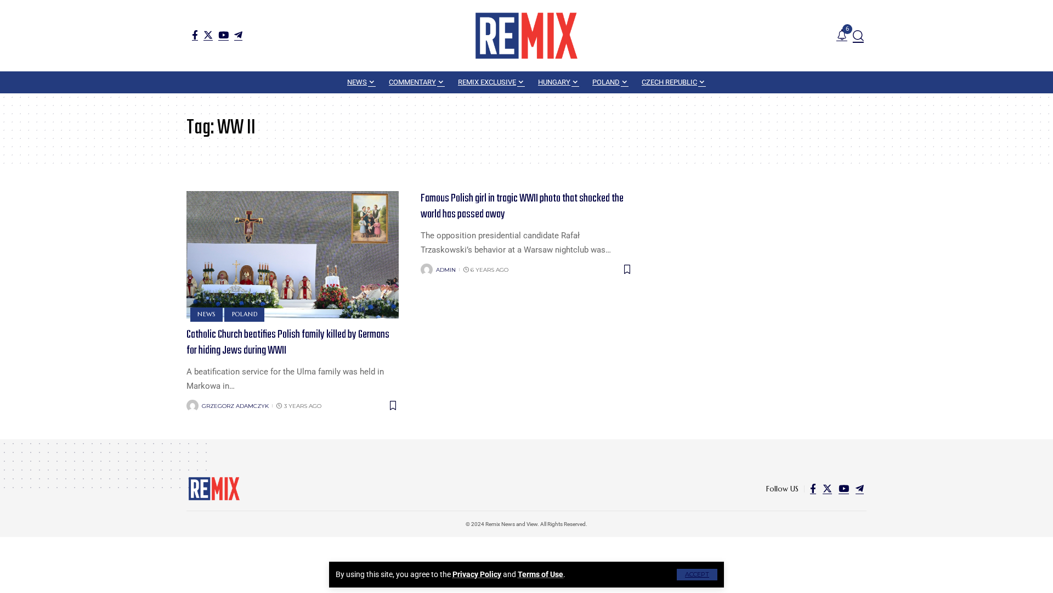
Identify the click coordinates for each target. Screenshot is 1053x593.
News (206, 314)
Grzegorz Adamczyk (235, 406)
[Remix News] (526, 35)
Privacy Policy (476, 574)
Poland (245, 314)
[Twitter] (208, 35)
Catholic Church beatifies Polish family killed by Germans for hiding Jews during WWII (287, 342)
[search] (858, 35)
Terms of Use (540, 574)
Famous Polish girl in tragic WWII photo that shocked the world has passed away (522, 206)
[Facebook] (195, 35)
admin (446, 269)
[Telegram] (238, 35)
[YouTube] (223, 35)
